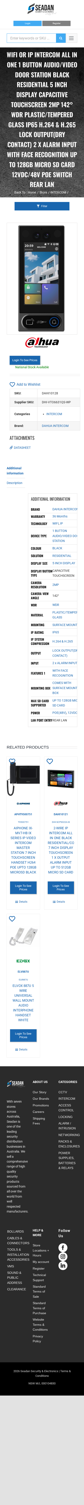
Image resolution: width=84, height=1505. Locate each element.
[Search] (60, 38)
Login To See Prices (24, 360)
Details (23, 901)
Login (27, 23)
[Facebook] (62, 1247)
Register (56, 23)
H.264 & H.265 (62, 641)
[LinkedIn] (62, 1265)
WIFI (55, 523)
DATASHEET (22, 447)
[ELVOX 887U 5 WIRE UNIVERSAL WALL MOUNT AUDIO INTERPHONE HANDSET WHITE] (23, 938)
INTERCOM (54, 414)
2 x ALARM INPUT (64, 663)
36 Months (59, 516)
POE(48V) (59, 712)
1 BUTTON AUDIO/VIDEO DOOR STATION (66, 536)
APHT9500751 (23, 814)
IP (61, 523)
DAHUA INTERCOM (55, 426)
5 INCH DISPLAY (63, 563)
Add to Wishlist (28, 384)
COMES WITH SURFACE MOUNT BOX (64, 688)
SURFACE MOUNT (64, 625)
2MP (55, 585)
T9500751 (23, 822)
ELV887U (23, 971)
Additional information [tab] (15, 470)
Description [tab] (14, 483)
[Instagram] (62, 1256)
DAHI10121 (61, 814)
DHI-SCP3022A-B (61, 822)
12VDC (72, 712)
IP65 (55, 632)
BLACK (57, 548)
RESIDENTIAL (61, 556)
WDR (55, 605)
